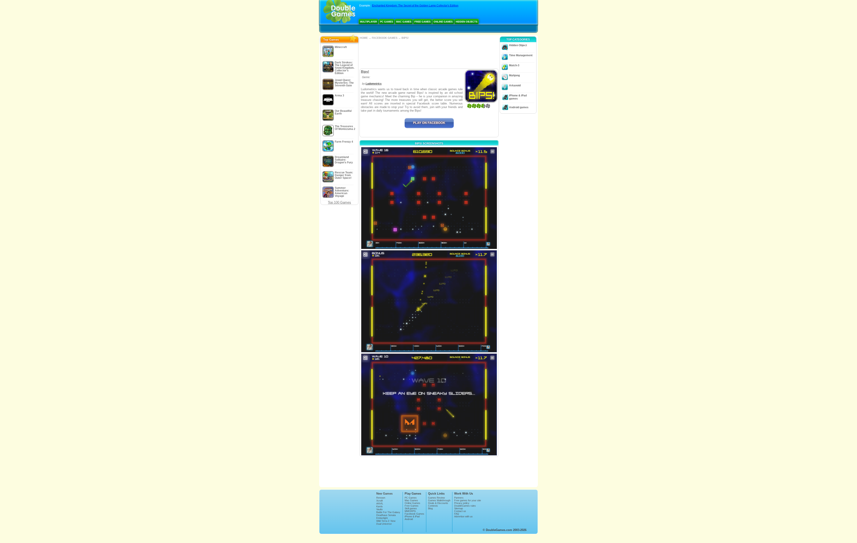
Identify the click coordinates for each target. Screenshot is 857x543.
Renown (380, 497)
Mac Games (403, 21)
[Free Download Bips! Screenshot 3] (429, 405)
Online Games (443, 21)
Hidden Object (518, 45)
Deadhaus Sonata (386, 515)
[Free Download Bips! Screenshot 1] (429, 198)
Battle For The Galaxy (388, 512)
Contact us (460, 511)
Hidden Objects (466, 21)
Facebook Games (414, 513)
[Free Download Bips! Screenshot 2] (429, 301)
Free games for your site (467, 500)
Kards (379, 506)
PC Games (386, 21)
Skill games (411, 508)
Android (409, 519)
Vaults (379, 509)
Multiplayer (368, 21)
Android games (518, 107)
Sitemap (458, 508)
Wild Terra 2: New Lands (385, 522)
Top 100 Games (339, 202)
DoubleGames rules (465, 505)
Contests (433, 505)
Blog (430, 508)
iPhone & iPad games (518, 97)
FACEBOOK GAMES (384, 38)
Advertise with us (463, 516)
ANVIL (379, 503)
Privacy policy (461, 503)
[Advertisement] (429, 54)
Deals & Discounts (438, 503)
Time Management (521, 55)
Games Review (436, 497)
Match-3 (514, 65)
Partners (459, 497)
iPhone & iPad (412, 516)
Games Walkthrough (439, 500)
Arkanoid (515, 85)
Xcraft (379, 500)
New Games (384, 493)
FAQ (456, 513)
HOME (364, 38)
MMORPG (410, 511)
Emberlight (382, 518)
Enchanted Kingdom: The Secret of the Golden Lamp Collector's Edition (415, 5)
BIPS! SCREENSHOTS (429, 143)
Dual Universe (384, 523)
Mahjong (514, 75)
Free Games (422, 21)
